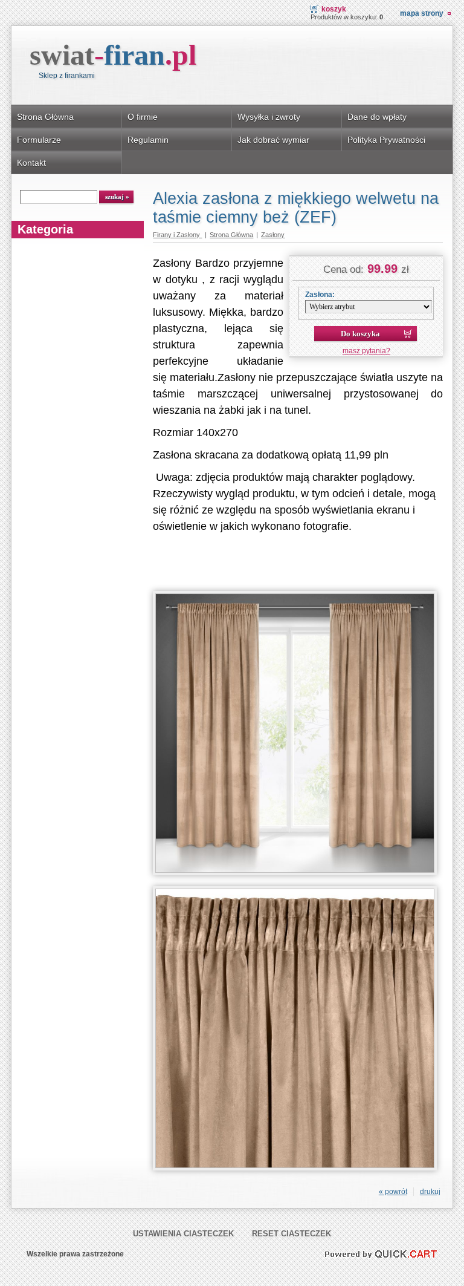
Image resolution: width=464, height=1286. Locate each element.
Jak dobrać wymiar (273, 140)
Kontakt (31, 163)
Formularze (39, 140)
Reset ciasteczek (291, 1233)
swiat (113, 55)
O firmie (142, 117)
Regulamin (148, 140)
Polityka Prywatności (386, 140)
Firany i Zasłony (177, 234)
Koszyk (333, 9)
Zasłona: (320, 294)
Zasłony (273, 234)
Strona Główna (45, 117)
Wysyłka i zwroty (268, 117)
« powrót (393, 1191)
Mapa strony (421, 13)
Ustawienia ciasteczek (183, 1233)
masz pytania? (366, 351)
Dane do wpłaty (377, 117)
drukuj (430, 1191)
